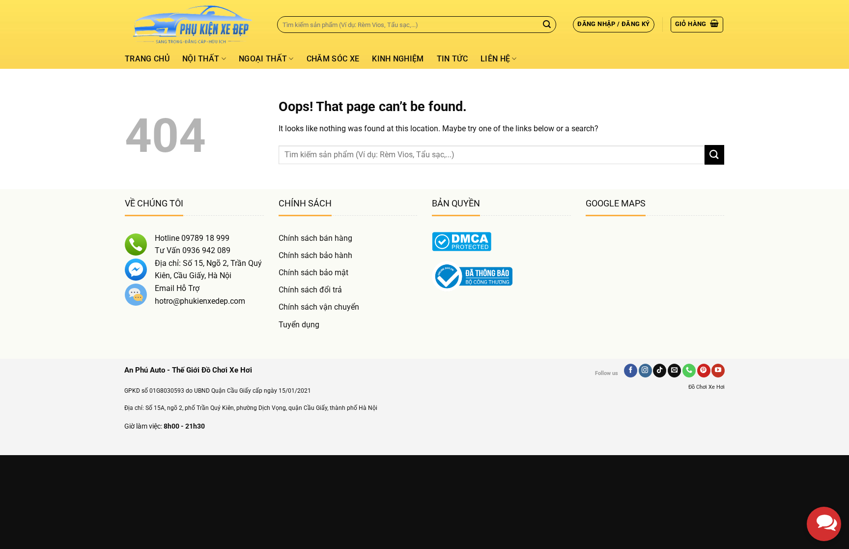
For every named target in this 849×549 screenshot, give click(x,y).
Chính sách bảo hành (315, 255)
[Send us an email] (674, 370)
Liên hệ (495, 58)
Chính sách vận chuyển (319, 307)
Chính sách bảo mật (313, 272)
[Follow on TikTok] (659, 370)
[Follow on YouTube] (718, 370)
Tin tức (452, 58)
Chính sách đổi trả (310, 289)
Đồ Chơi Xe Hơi (706, 387)
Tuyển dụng (299, 324)
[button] (613, 24)
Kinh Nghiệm (398, 58)
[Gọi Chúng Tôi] (689, 370)
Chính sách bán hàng (315, 238)
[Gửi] (546, 24)
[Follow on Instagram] (645, 370)
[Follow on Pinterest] (703, 370)
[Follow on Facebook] (630, 370)
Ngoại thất (263, 58)
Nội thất (201, 58)
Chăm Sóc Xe (333, 58)
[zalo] (824, 440)
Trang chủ (147, 58)
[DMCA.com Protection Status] (461, 240)
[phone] (824, 474)
